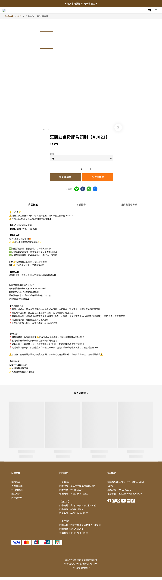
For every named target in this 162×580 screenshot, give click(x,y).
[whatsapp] (89, 188)
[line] (76, 188)
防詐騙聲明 (16, 497)
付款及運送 (16, 489)
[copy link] (95, 188)
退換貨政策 (16, 485)
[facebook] (82, 188)
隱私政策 (15, 493)
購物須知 (15, 481)
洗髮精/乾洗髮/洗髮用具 (37, 16)
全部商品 (9, 16)
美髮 (19, 16)
